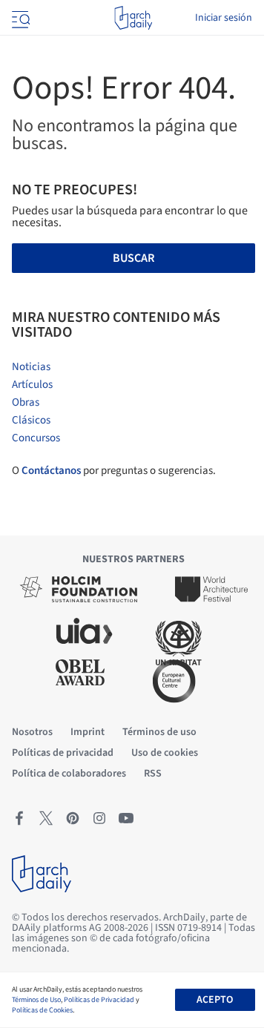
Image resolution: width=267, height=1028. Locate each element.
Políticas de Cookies (42, 1010)
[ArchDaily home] (133, 18)
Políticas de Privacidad (99, 1000)
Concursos (36, 438)
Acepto (215, 999)
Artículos (32, 384)
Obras (25, 402)
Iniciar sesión (223, 18)
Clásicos (31, 420)
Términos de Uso (36, 1000)
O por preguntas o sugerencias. (114, 470)
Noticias (31, 367)
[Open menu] (19, 17)
